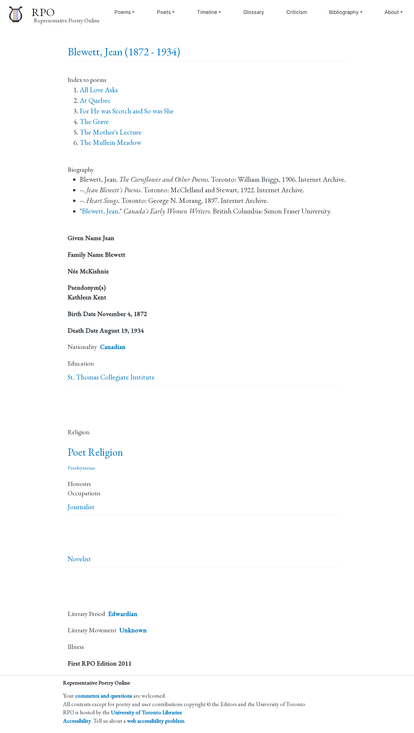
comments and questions (103, 695)
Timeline (207, 12)
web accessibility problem (155, 720)
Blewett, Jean (100, 211)
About (392, 12)
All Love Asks (99, 89)
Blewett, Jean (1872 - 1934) (124, 51)
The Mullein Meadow (110, 142)
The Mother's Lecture (111, 132)
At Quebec (95, 100)
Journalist (81, 506)
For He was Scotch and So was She (127, 111)
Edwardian (122, 614)
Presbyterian (81, 467)
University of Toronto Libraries (146, 712)
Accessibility (77, 720)
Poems (123, 12)
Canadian (112, 347)
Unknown (133, 630)
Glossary (253, 12)
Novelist (79, 558)
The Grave (94, 121)
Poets (164, 12)
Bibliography (344, 12)
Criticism (296, 12)
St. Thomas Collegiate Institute (111, 377)
